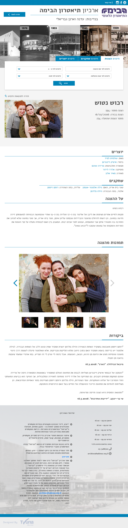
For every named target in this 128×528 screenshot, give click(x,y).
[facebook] (121, 2)
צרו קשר (108, 2)
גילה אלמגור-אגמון (92, 187)
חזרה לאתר (15, 14)
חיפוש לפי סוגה (55, 76)
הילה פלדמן (96, 191)
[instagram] (117, 2)
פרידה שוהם (98, 165)
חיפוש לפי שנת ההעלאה (100, 76)
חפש (66, 83)
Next (16, 283)
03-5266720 (103, 449)
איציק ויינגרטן (109, 162)
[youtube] (124, 2)
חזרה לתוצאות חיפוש (18, 96)
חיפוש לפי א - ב (54, 69)
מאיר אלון (111, 173)
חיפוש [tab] (112, 58)
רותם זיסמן (52, 187)
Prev (111, 283)
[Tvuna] (65, 522)
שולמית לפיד (111, 158)
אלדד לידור (109, 169)
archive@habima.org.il (98, 454)
